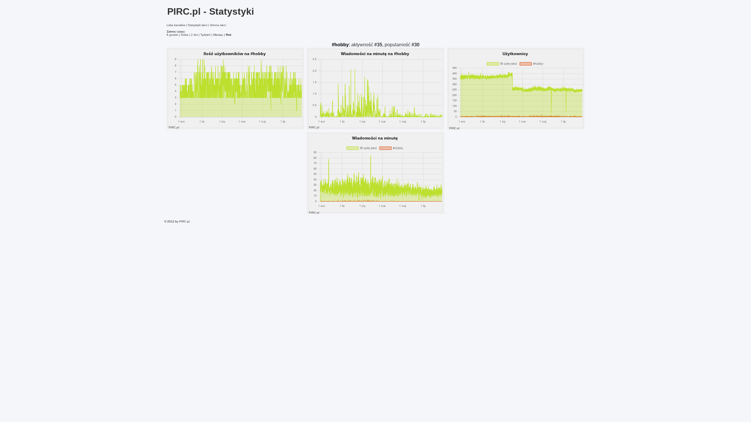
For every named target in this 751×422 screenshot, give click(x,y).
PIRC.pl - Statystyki (210, 11)
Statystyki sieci (197, 25)
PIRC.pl (184, 221)
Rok (228, 34)
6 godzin (172, 34)
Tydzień (205, 34)
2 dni (194, 34)
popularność (402, 44)
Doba (184, 34)
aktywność (366, 44)
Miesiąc (218, 34)
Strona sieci (218, 25)
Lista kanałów (176, 25)
